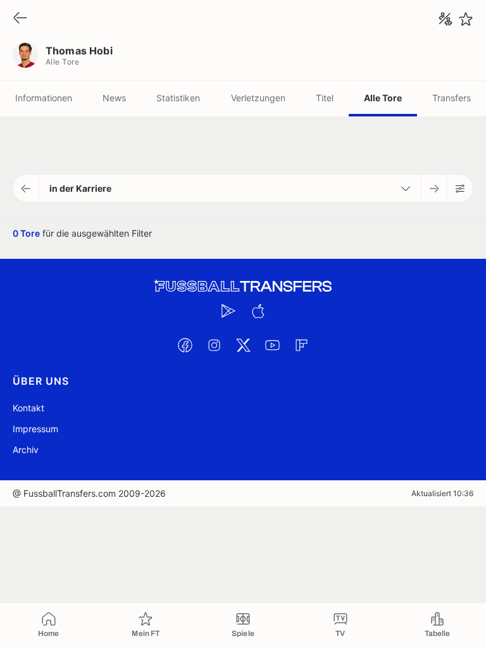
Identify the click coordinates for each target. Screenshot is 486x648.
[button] (26, 188)
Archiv (26, 449)
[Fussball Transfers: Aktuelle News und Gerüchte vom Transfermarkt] (243, 286)
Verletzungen (258, 97)
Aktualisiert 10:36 (442, 493)
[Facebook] (184, 344)
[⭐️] (465, 19)
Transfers (451, 97)
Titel (324, 97)
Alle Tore (383, 97)
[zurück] (20, 18)
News (114, 97)
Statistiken (178, 97)
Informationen (43, 97)
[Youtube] (272, 344)
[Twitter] (243, 344)
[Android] (228, 310)
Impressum (35, 428)
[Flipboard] (301, 344)
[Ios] (257, 310)
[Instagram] (213, 344)
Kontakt (28, 407)
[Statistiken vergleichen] (445, 19)
